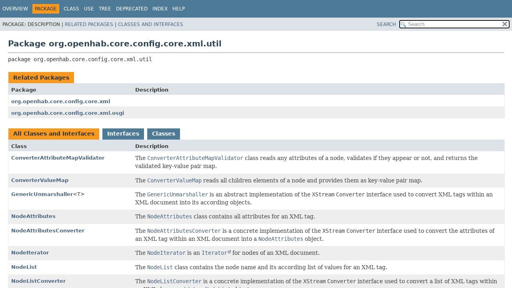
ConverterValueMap (39, 180)
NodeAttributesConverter (47, 231)
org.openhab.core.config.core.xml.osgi (67, 113)
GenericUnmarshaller (42, 194)
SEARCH (386, 24)
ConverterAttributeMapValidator (57, 158)
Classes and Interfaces (150, 24)
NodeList (24, 267)
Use (89, 9)
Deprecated (132, 9)
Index (160, 9)
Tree (105, 9)
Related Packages (89, 24)
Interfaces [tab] (123, 133)
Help (178, 9)
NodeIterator (30, 253)
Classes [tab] (163, 133)
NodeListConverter (38, 281)
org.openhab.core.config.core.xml (60, 101)
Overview (15, 9)
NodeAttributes (33, 216)
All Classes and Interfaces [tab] (53, 133)
